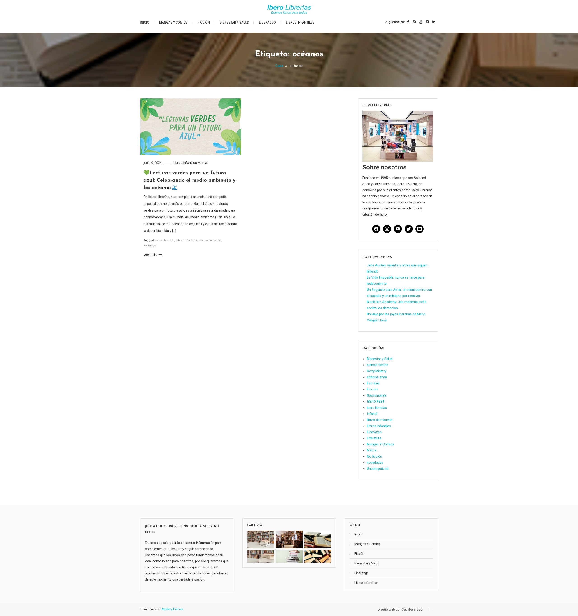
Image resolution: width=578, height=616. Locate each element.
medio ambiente (210, 240)
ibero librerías (164, 240)
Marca (202, 163)
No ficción (374, 456)
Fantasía (373, 383)
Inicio (144, 22)
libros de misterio (380, 420)
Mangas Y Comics (173, 22)
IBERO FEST (376, 402)
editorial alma (377, 377)
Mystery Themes (172, 609)
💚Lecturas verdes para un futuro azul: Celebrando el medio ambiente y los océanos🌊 (189, 180)
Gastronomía (376, 395)
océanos (150, 245)
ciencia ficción (377, 365)
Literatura (374, 438)
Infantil (372, 414)
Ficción (204, 22)
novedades (375, 463)
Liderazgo (267, 22)
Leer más (151, 254)
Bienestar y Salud (234, 22)
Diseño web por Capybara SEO (400, 609)
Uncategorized (377, 469)
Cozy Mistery (376, 371)
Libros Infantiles (300, 22)
